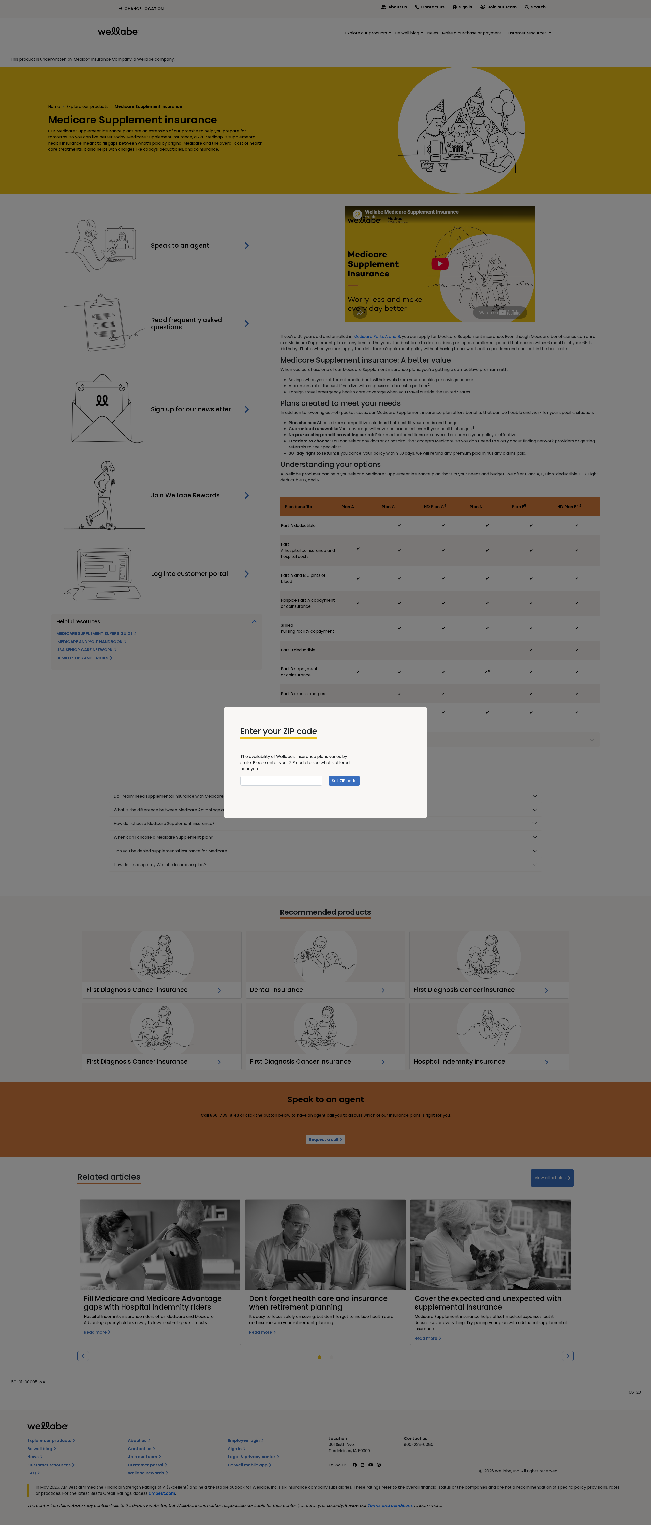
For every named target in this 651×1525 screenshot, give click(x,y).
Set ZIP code (344, 781)
